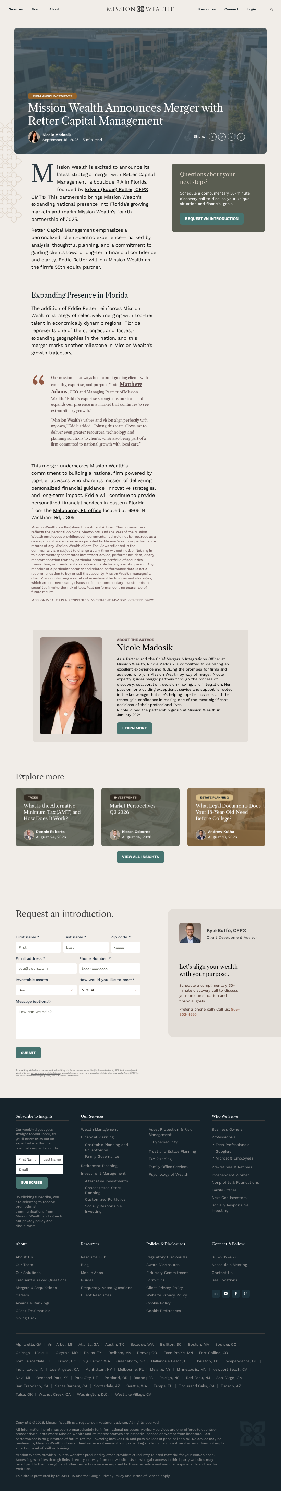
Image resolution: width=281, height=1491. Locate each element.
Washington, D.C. (93, 1394)
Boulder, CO (225, 1344)
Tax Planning (160, 1159)
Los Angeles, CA (64, 1369)
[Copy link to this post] (241, 137)
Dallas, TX (93, 1353)
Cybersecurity (165, 1142)
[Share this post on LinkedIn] (222, 137)
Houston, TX (206, 1361)
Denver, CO (147, 1353)
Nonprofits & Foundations (235, 1182)
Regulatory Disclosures (166, 1257)
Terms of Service (146, 1476)
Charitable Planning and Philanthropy (106, 1147)
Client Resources (96, 1295)
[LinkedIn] (216, 1294)
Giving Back (26, 1318)
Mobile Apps (92, 1272)
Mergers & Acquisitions (36, 1288)
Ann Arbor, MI (60, 1344)
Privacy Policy (112, 1476)
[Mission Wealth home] (140, 9)
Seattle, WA (136, 1386)
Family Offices (224, 1190)
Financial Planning (97, 1137)
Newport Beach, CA (229, 1369)
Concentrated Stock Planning (103, 1190)
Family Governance (102, 1156)
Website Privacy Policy (166, 1295)
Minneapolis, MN (191, 1369)
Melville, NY (160, 1369)
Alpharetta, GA (28, 1344)
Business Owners (227, 1129)
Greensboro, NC (130, 1361)
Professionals (224, 1137)
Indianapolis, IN (30, 1369)
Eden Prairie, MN (178, 1353)
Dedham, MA (119, 1353)
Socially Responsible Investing (103, 1209)
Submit (28, 1053)
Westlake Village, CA (133, 1394)
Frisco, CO (67, 1361)
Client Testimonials (33, 1310)
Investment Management (103, 1173)
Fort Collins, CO (213, 1353)
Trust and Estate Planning (172, 1151)
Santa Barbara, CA (71, 1386)
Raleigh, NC (169, 1378)
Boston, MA (198, 1344)
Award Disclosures (163, 1265)
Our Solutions (28, 1272)
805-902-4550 (225, 1257)
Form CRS (155, 1280)
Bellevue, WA (142, 1344)
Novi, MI (23, 1378)
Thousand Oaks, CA (197, 1386)
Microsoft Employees (234, 1158)
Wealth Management (99, 1129)
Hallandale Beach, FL (169, 1361)
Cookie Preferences (163, 1310)
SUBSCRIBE (31, 1182)
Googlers (223, 1151)
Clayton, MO (67, 1353)
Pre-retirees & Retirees (232, 1167)
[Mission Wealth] (252, 1449)
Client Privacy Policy (164, 1288)
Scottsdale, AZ (107, 1386)
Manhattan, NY (98, 1369)
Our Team (24, 1265)
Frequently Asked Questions (41, 1280)
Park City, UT (86, 1378)
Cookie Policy (158, 1303)
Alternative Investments (106, 1181)
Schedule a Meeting (229, 1265)
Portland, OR (116, 1378)
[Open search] (270, 9)
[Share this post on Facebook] (213, 137)
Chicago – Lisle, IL (32, 1353)
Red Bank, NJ (198, 1378)
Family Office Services (168, 1167)
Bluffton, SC (171, 1344)
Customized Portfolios (105, 1199)
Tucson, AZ (231, 1386)
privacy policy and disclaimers (45, 1073)
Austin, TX (114, 1344)
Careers (22, 1295)
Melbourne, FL (131, 1369)
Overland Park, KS (52, 1378)
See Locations (224, 1280)
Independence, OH (240, 1361)
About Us (24, 1257)
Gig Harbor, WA (96, 1361)
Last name (73, 937)
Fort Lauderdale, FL (33, 1361)
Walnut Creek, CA (55, 1394)
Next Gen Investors (229, 1197)
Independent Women (231, 1175)
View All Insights (140, 857)
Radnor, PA (143, 1378)
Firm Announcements (52, 96)
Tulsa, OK (24, 1394)
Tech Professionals (232, 1145)
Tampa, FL (163, 1386)
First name (26, 937)
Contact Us (222, 1272)
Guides (87, 1280)
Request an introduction (211, 218)
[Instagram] (246, 1294)
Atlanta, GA (88, 1344)
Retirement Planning (99, 1166)
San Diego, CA (229, 1378)
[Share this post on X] (231, 137)
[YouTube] (226, 1294)
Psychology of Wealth (168, 1174)
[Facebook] (236, 1294)
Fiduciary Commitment (167, 1272)
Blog (84, 1265)
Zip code (119, 937)
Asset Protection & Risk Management (170, 1132)
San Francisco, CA (32, 1386)
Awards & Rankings (33, 1303)
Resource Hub (93, 1257)
